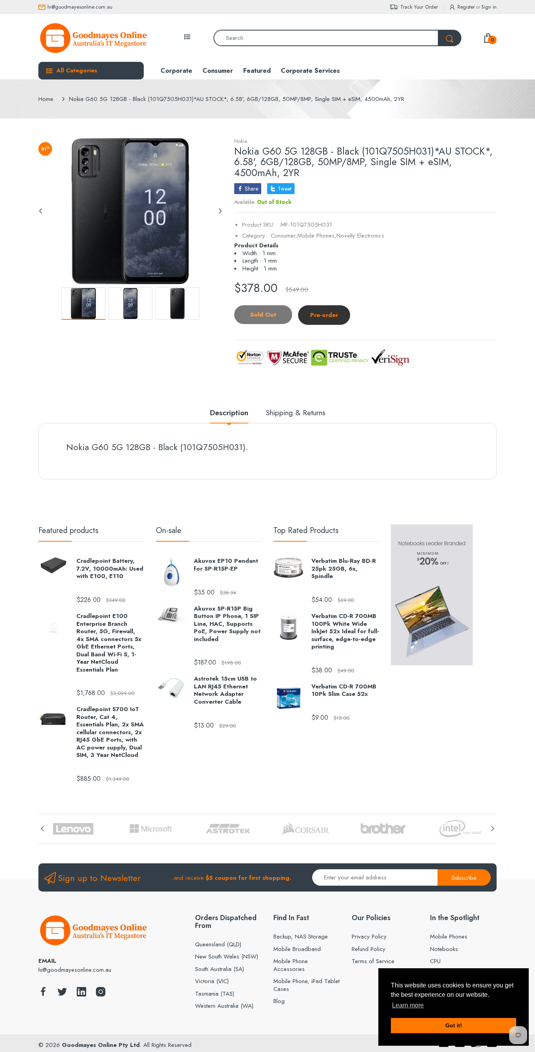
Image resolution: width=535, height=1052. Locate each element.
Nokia (240, 141)
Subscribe (464, 878)
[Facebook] (43, 994)
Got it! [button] (453, 1025)
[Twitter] (62, 994)
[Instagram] (100, 994)
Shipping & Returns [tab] (295, 413)
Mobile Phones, (316, 235)
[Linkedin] (81, 994)
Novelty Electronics (360, 235)
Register (466, 7)
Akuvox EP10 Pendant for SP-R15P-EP (226, 565)
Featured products (68, 530)
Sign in (489, 7)
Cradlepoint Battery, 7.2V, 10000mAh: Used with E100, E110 (109, 568)
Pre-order (324, 315)
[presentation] (42, 828)
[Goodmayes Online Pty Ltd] (93, 38)
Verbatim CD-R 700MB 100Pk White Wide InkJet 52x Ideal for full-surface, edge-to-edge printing (345, 631)
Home (45, 99)
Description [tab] (229, 413)
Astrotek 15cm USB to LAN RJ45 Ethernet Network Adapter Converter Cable (225, 690)
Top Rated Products (305, 530)
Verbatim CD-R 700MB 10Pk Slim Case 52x (343, 690)
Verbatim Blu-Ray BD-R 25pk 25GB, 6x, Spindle (343, 568)
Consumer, (284, 235)
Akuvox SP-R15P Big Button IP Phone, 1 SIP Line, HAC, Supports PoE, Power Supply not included (227, 624)
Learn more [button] (408, 1005)
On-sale (168, 530)
